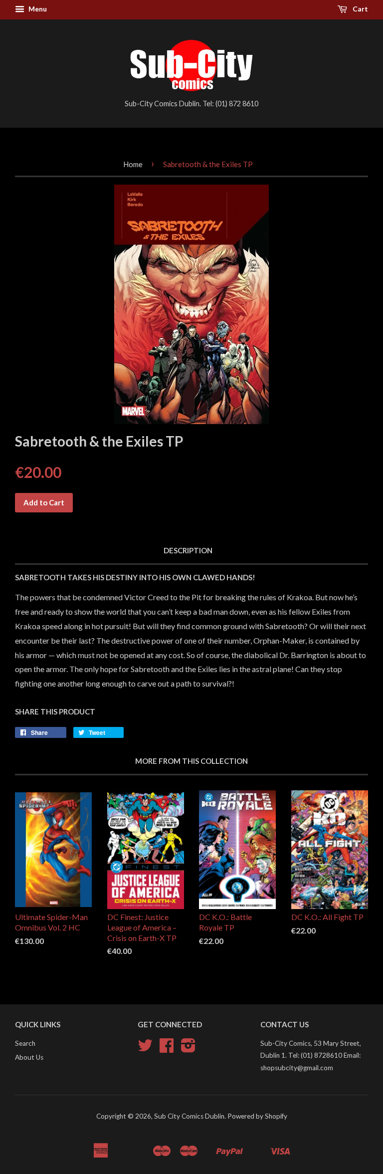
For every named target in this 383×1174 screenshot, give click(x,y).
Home (133, 164)
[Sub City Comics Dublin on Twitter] (145, 1049)
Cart (359, 8)
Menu (37, 8)
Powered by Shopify (257, 1116)
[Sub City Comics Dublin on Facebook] (166, 1049)
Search (25, 1043)
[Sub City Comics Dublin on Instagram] (188, 1049)
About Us (29, 1057)
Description (188, 550)
